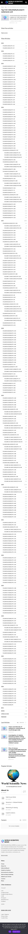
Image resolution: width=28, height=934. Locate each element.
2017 (2, 220)
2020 (2, 484)
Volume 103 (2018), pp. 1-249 (9, 337)
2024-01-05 (11, 759)
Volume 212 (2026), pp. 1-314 (9, 691)
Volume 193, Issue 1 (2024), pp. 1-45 (12, 639)
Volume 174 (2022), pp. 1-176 (9, 582)
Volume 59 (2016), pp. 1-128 (9, 215)
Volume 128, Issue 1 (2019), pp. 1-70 (12, 446)
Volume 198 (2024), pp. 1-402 (9, 653)
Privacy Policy (4, 916)
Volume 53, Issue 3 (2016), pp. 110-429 (13, 201)
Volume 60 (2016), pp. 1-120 (9, 217)
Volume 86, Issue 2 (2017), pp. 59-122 (12, 308)
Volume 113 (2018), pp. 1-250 (9, 360)
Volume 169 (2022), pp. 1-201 (9, 571)
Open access (4, 33)
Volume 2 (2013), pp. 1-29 (8, 48)
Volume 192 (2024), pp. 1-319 (9, 634)
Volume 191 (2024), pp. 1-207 (9, 632)
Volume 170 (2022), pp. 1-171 (9, 573)
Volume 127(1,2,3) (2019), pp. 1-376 (11, 434)
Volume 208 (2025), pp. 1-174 (9, 679)
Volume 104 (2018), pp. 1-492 (9, 339)
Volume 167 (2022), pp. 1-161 (9, 566)
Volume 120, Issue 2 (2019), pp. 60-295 (13, 414)
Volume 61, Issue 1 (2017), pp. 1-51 (12, 225)
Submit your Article (11, 797)
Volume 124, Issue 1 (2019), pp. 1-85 (12, 425)
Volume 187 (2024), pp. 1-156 (9, 618)
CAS (2, 890)
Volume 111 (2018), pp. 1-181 (9, 355)
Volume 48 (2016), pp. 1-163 (9, 178)
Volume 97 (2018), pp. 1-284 (9, 387)
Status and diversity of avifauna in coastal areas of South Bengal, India (17, 728)
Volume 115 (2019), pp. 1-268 (9, 398)
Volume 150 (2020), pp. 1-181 (9, 516)
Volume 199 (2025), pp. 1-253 (9, 658)
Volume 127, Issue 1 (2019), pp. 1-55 (12, 437)
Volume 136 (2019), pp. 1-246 (9, 472)
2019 (2, 395)
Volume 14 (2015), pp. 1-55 (9, 75)
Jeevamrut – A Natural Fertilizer (14, 802)
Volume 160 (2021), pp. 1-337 (9, 547)
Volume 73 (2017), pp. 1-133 (9, 265)
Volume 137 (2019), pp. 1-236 (9, 474)
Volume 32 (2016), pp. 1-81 (9, 125)
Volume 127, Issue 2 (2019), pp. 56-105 (13, 439)
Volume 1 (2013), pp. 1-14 (8, 45)
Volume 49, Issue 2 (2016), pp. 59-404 (12, 185)
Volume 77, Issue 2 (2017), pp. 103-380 (13, 278)
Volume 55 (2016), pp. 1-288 (9, 206)
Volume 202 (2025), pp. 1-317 (9, 665)
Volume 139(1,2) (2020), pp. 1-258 (10, 487)
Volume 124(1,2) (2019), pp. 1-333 (10, 423)
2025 (2, 656)
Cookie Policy (4, 918)
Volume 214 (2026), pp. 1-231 (9, 695)
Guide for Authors (10, 813)
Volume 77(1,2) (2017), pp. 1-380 (10, 274)
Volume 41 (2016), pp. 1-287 (9, 145)
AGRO (2, 904)
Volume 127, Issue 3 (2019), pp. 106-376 (13, 441)
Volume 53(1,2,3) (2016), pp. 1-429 (10, 194)
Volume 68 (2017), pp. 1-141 (9, 248)
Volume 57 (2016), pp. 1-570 (9, 210)
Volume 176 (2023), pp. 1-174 (9, 590)
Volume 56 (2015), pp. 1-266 (9, 208)
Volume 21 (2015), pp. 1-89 (9, 90)
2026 (2, 686)
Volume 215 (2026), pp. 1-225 (9, 698)
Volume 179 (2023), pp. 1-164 (9, 597)
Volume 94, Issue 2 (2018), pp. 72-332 (12, 380)
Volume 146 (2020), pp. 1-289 (9, 507)
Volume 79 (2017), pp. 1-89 (9, 283)
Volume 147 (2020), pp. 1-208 (9, 510)
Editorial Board (5, 868)
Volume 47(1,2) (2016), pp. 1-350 (10, 171)
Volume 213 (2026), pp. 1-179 (9, 693)
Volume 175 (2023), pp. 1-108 (9, 588)
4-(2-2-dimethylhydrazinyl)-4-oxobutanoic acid (17, 7)
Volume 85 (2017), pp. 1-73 (9, 301)
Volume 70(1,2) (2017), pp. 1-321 (10, 253)
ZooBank (3, 901)
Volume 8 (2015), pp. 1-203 (9, 102)
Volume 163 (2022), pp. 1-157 (9, 557)
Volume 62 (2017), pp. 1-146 (9, 230)
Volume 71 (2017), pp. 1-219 (9, 260)
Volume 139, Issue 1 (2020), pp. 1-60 (12, 489)
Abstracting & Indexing (12, 807)
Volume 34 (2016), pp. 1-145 (9, 130)
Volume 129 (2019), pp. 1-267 (9, 451)
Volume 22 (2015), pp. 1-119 (9, 93)
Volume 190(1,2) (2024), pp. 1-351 (10, 625)
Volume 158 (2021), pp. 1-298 (9, 543)
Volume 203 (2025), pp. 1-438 (9, 667)
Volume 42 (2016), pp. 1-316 (9, 148)
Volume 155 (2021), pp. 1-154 (9, 536)
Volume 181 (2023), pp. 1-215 (9, 601)
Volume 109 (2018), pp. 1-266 (9, 351)
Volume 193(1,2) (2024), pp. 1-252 (10, 637)
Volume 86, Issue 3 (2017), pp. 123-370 (13, 311)
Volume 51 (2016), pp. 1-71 (9, 190)
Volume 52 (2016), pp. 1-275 (9, 192)
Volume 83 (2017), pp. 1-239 (9, 297)
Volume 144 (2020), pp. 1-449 (9, 503)
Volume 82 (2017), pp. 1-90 (9, 295)
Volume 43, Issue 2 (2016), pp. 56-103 (12, 155)
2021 (2, 520)
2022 (2, 555)
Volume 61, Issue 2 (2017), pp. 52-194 (12, 228)
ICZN (2, 896)
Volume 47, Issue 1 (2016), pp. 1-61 (12, 173)
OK (10, 931)
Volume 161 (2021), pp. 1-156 (9, 549)
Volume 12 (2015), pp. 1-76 (9, 70)
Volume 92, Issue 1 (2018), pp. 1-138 (12, 369)
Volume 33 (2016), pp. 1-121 (9, 127)
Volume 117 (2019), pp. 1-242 (9, 402)
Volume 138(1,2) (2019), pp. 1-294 (10, 476)
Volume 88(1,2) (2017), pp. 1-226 (10, 315)
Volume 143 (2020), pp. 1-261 (9, 501)
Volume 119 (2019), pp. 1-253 (9, 407)
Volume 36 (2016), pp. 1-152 (9, 134)
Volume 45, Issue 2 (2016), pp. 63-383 (12, 166)
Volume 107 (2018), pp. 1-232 (9, 346)
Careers (24, 820)
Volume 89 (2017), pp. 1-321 (9, 323)
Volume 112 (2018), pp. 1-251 (9, 357)
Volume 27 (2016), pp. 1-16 (9, 114)
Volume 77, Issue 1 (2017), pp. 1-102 (12, 276)
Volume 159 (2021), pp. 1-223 (9, 545)
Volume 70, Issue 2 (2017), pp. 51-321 (12, 258)
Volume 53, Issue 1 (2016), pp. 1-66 (12, 197)
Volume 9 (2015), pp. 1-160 (9, 104)
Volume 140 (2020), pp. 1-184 (9, 494)
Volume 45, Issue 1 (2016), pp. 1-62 (12, 164)
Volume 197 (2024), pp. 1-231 (9, 650)
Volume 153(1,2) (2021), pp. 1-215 (10, 527)
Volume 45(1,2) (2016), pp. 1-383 (10, 162)
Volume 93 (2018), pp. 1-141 (9, 373)
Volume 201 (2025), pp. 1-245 (9, 663)
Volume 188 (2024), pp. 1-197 (9, 620)
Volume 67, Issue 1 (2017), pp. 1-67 (12, 244)
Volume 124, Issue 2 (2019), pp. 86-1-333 (13, 427)
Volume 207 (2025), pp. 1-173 (9, 676)
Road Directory (4, 899)
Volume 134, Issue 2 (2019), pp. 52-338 (13, 467)
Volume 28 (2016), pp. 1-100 (9, 116)
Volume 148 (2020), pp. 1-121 (9, 512)
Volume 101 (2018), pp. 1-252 (9, 333)
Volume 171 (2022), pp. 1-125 (9, 575)
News (2, 711)
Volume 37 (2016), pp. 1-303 (9, 136)
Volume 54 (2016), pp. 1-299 (9, 204)
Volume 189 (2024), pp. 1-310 (9, 623)
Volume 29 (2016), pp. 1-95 (9, 118)
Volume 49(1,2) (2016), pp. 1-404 (10, 180)
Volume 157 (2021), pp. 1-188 (9, 540)
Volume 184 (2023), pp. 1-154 (9, 608)
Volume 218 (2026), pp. (8, 704)
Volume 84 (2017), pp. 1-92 (9, 299)
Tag (5, 7)
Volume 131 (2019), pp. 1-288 (9, 456)
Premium (3, 717)
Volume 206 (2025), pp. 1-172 (9, 674)
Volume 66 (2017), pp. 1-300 (9, 239)
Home (2, 7)
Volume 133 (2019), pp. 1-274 (9, 460)
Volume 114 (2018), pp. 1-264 (9, 362)
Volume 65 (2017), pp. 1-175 (9, 237)
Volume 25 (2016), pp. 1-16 (9, 109)
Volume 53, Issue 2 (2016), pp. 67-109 (12, 199)
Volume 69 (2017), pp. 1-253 (9, 251)
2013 (2, 43)
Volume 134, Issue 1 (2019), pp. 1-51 (12, 465)
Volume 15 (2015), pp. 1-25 (9, 77)
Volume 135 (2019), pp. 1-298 (9, 469)
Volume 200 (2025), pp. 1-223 (9, 661)
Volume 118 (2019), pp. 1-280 (9, 404)
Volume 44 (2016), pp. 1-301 (9, 159)
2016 (2, 107)
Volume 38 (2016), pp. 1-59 (9, 139)
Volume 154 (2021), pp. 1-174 (9, 534)
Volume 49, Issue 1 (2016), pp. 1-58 (12, 183)
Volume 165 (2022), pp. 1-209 (9, 562)
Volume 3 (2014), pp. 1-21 (8, 53)
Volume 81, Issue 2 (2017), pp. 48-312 (12, 292)
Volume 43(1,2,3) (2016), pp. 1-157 (10, 150)
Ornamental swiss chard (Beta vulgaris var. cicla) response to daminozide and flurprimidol (18, 17)
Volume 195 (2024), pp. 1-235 (9, 646)
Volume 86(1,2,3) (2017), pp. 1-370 (10, 304)
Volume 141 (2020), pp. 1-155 (9, 496)
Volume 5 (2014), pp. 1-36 (8, 58)
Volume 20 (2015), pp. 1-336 (9, 88)
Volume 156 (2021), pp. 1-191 (9, 538)
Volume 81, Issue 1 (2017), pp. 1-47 (12, 290)
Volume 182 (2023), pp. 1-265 (9, 603)
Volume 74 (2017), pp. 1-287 (9, 267)
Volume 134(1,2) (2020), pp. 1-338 (10, 462)
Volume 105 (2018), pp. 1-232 (9, 342)
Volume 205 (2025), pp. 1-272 (9, 672)
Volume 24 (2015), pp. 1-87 (9, 97)
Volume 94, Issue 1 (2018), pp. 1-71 (12, 378)
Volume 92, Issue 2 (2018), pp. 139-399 (13, 371)
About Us (5, 790)
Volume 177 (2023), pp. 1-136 (9, 592)
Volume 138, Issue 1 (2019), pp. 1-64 (12, 479)
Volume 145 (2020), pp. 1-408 (9, 505)
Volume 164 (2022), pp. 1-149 (9, 560)
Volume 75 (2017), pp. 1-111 (9, 269)
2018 (2, 328)
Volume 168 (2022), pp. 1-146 (9, 569)
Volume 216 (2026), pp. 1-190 (9, 700)
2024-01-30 (11, 744)
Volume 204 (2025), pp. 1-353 (9, 669)
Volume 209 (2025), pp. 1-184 (9, 681)
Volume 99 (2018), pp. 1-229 (9, 392)
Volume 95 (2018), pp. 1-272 (9, 383)
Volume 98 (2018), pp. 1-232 (9, 390)
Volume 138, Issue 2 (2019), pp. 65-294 (13, 481)
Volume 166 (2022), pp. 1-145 (9, 564)
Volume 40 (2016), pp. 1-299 (9, 143)
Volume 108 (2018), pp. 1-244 (9, 348)
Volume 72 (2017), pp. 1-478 (9, 262)
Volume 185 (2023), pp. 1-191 (9, 610)
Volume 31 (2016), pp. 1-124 (9, 123)
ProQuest (3, 897)
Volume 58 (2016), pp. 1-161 (9, 213)
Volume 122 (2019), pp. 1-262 (9, 418)
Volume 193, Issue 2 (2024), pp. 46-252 (13, 641)
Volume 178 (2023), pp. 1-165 (9, 594)
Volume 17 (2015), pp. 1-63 (9, 81)
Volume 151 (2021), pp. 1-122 (9, 522)
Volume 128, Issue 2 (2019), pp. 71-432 (13, 449)
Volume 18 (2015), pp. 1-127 (9, 84)
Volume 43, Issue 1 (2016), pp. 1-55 (12, 152)
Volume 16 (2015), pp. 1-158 (9, 79)
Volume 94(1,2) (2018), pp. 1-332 (10, 376)
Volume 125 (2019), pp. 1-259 (9, 430)
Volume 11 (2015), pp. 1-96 (9, 68)
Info (2, 708)
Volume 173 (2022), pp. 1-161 (9, 580)
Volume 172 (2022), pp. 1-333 (9, 578)
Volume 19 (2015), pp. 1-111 (9, 86)
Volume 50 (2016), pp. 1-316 (9, 188)
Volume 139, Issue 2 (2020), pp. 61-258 (13, 491)
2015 (2, 63)
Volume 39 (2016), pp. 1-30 (9, 141)
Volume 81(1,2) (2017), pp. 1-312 (10, 288)
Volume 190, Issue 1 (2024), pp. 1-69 (12, 627)
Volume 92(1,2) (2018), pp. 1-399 (10, 366)
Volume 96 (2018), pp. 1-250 (9, 385)
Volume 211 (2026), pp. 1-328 (9, 689)
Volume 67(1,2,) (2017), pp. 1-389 (10, 241)
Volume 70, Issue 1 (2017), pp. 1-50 (12, 255)
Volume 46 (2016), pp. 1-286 (9, 169)
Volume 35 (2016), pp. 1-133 (9, 132)
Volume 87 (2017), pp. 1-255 (9, 313)
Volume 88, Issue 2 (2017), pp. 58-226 (12, 320)
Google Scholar (5, 892)
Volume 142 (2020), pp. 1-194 (9, 498)
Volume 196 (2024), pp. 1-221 (9, 648)
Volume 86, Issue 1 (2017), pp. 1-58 (12, 306)
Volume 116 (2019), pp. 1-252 (9, 400)
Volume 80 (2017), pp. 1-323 (9, 285)
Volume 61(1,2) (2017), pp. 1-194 (10, 223)
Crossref (3, 888)
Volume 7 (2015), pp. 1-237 (9, 99)
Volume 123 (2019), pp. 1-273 (9, 420)
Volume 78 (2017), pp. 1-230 (9, 281)
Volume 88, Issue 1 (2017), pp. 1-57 (12, 318)
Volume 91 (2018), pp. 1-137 (9, 364)
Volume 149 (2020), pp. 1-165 (9, 514)
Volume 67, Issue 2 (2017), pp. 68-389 (12, 246)
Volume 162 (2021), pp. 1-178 (9, 552)
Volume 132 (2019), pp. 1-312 (9, 458)
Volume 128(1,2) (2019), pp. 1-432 (10, 444)
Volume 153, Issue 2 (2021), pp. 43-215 (13, 531)
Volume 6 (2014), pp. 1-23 (8, 60)
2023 (2, 585)
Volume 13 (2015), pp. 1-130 (9, 72)
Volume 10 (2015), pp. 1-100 (9, 66)
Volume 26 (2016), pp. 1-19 (9, 112)
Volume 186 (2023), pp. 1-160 (9, 612)
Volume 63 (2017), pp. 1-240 (9, 232)
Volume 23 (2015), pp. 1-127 (9, 95)
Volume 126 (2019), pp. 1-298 (9, 432)
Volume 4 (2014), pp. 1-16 (8, 56)
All (18, 722)
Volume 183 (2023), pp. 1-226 (9, 606)
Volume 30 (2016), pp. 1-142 (9, 121)
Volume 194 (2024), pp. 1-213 (9, 644)
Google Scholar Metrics (7, 894)
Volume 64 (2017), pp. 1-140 (9, 235)
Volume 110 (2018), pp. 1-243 (9, 353)
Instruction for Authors (7, 872)
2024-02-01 (12, 22)
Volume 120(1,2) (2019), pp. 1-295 (10, 409)
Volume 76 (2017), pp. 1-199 (9, 271)
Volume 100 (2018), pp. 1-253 (9, 330)
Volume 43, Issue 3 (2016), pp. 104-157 (13, 157)
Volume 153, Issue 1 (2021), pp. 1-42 (12, 529)
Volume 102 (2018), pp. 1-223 (9, 335)
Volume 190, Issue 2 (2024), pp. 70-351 (13, 630)
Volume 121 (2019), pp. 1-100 (9, 416)
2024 (2, 616)
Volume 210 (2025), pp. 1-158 (9, 683)
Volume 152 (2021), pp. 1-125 (9, 524)
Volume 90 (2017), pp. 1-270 (9, 325)
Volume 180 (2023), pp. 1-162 (9, 599)
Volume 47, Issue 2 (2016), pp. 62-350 (12, 176)
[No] (26, 928)
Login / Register (5, 914)
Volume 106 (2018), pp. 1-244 (9, 344)
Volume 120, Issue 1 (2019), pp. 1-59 (12, 411)
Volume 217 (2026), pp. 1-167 (9, 702)
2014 (2, 51)
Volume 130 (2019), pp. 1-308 (9, 453)
